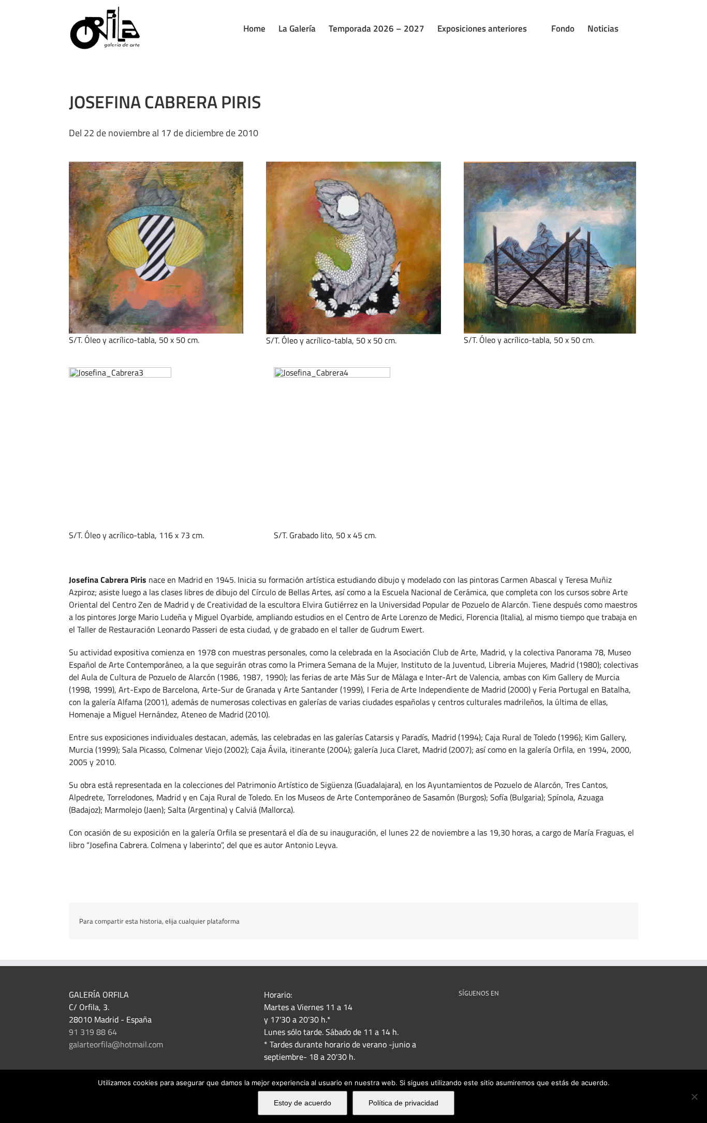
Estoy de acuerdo (302, 1103)
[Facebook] (462, 1020)
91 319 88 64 (93, 1032)
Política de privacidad (403, 1103)
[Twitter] (503, 1020)
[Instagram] (531, 1020)
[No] (694, 1096)
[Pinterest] (490, 1020)
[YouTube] (517, 1020)
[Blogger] (545, 1020)
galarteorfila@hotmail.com (116, 1044)
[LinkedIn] (476, 1020)
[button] (634, 28)
